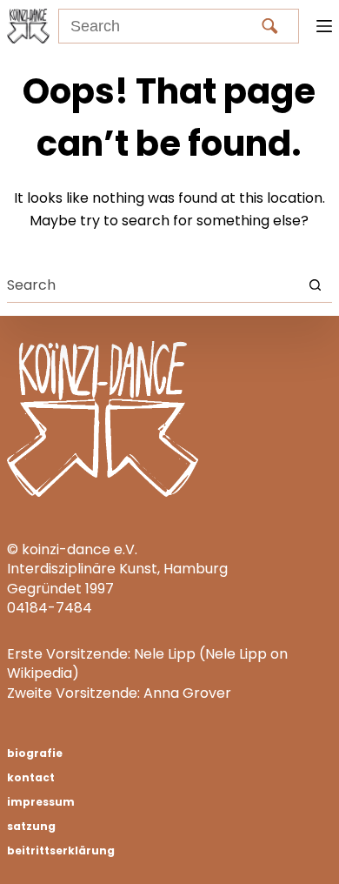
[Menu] (324, 26)
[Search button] (315, 285)
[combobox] (152, 284)
